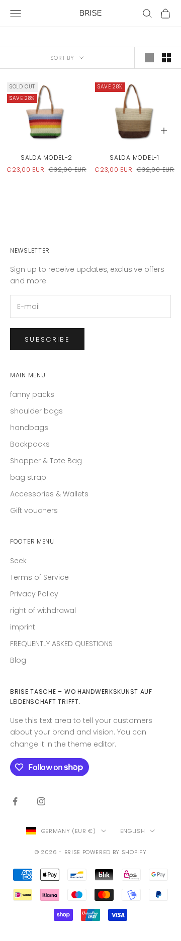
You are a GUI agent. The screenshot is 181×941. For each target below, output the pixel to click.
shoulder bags (36, 411)
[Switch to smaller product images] (166, 57)
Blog (18, 660)
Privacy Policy (34, 594)
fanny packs (32, 394)
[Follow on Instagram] (41, 801)
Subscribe (47, 339)
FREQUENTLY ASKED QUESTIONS (61, 644)
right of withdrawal (43, 610)
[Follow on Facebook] (15, 801)
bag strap (28, 477)
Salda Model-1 (134, 157)
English (132, 831)
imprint (22, 627)
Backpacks (30, 444)
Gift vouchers (34, 510)
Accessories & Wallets (49, 494)
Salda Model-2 (46, 157)
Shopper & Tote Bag (46, 461)
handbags (29, 428)
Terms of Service (39, 577)
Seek (18, 561)
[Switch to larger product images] (149, 57)
